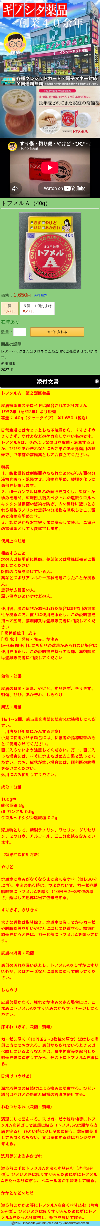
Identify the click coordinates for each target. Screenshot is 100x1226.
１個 (10, 308)
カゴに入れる (57, 332)
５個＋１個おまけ (37, 308)
